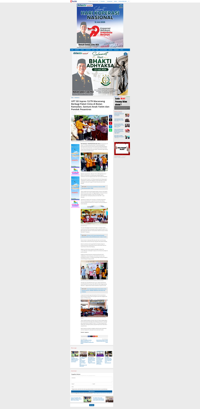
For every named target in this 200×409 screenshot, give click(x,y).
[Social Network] (129, 1)
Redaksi (115, 157)
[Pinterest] (94, 336)
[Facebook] (89, 336)
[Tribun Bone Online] (73, 1)
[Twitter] (91, 336)
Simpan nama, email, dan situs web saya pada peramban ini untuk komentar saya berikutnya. (89, 389)
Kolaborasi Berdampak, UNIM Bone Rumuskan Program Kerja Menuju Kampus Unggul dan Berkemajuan (99, 360)
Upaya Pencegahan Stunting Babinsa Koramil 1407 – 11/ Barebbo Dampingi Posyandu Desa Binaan (87, 341)
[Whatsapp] (110, 130)
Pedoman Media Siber (121, 157)
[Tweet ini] (110, 119)
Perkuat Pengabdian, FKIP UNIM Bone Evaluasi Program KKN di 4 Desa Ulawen (74, 359)
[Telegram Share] (110, 126)
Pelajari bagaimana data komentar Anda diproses (102, 393)
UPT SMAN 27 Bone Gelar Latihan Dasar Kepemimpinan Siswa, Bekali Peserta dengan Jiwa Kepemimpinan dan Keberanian (83, 362)
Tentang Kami (124, 156)
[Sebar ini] (110, 116)
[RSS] (96, 336)
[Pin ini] (110, 123)
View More (92, 405)
